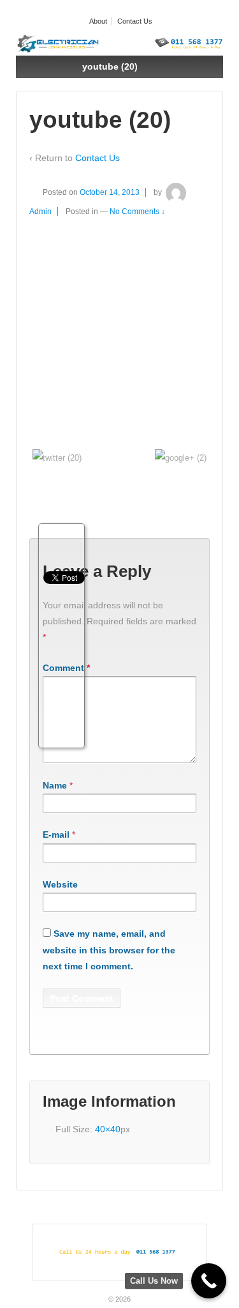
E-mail (56, 834)
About (98, 21)
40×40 (107, 1129)
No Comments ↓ (137, 211)
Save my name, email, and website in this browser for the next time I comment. (109, 949)
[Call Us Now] (208, 1280)
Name (55, 785)
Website (60, 884)
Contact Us (134, 21)
